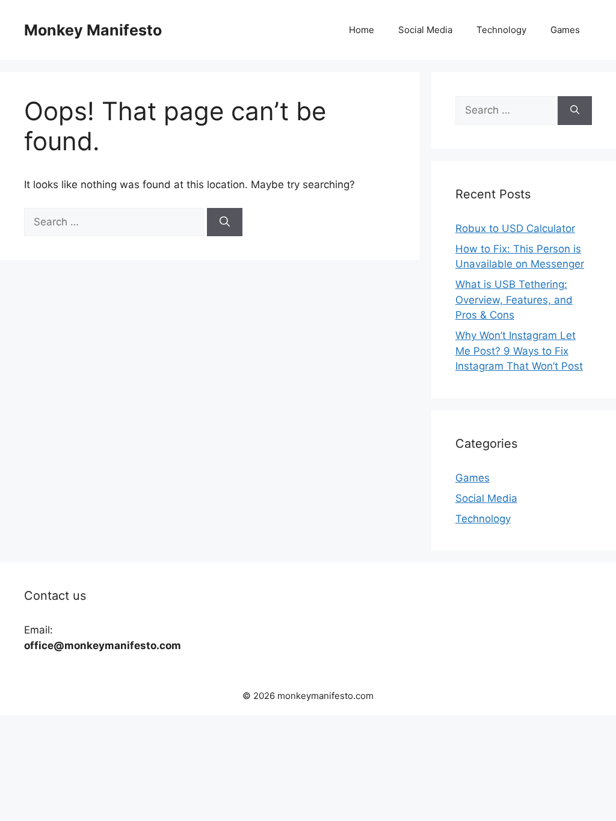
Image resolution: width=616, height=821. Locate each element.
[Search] (224, 222)
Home (361, 29)
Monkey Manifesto (93, 30)
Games (565, 29)
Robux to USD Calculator (515, 228)
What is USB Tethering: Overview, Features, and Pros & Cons (514, 299)
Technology (501, 29)
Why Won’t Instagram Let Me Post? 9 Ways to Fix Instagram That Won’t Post (519, 350)
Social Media (425, 29)
